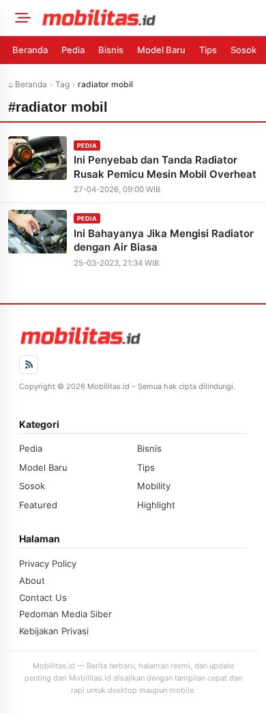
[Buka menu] (20, 17)
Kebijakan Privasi (54, 630)
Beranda (30, 49)
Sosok (243, 49)
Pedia (73, 49)
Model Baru (161, 49)
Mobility (154, 485)
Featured (38, 504)
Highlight (156, 504)
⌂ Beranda (27, 84)
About (32, 580)
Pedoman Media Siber (65, 613)
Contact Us (43, 597)
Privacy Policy (47, 563)
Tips (208, 49)
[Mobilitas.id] (149, 17)
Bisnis (110, 49)
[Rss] (28, 364)
